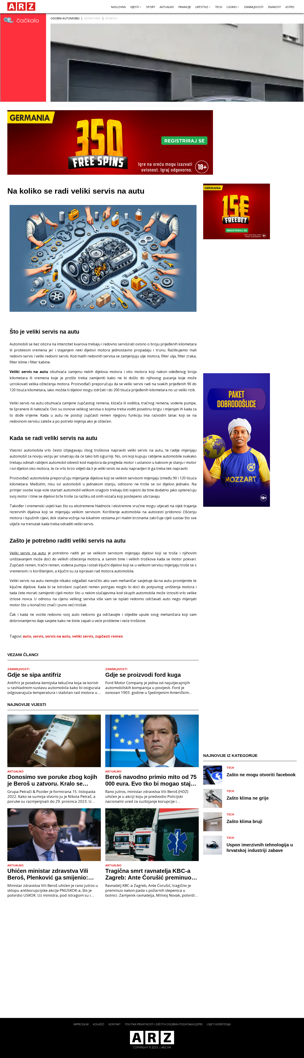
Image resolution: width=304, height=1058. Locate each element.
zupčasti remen (109, 636)
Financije (184, 7)
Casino (232, 7)
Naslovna (118, 7)
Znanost (274, 7)
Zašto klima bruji (244, 821)
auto (27, 636)
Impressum (81, 1024)
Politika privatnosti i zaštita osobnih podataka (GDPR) (163, 1024)
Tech (218, 7)
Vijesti (134, 7)
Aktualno (167, 7)
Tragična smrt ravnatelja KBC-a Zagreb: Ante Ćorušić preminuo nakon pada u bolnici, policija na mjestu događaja (149, 874)
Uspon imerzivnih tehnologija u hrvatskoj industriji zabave (260, 847)
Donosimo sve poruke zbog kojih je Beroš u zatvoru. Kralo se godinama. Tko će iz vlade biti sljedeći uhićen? (52, 780)
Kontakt (115, 1024)
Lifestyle (201, 7)
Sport (150, 7)
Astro (289, 7)
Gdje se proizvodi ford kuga (143, 674)
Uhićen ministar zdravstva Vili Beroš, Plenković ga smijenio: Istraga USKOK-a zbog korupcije (51, 874)
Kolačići (98, 1024)
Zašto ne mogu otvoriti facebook (261, 774)
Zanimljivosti (253, 7)
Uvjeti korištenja (219, 1024)
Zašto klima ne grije (248, 798)
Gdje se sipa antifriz (34, 674)
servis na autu (57, 636)
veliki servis (82, 636)
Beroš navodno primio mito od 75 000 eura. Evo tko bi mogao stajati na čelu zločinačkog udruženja (151, 780)
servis (38, 636)
